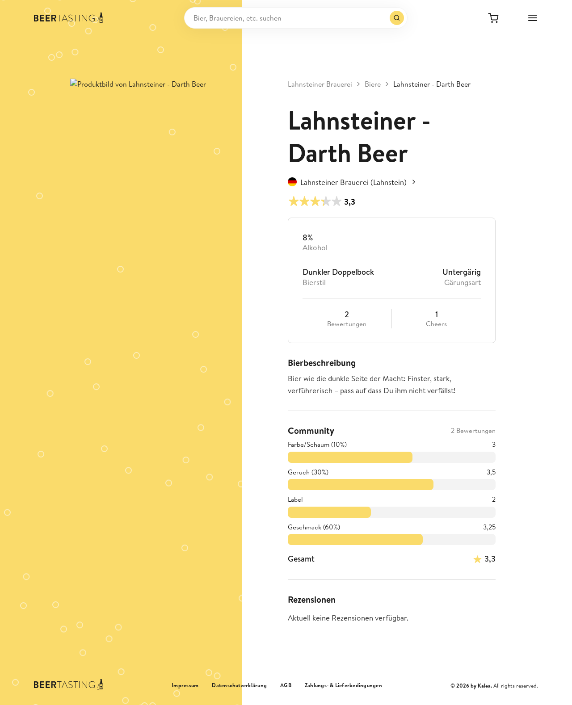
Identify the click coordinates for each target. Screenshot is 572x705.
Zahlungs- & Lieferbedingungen (343, 685)
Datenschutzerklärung (239, 685)
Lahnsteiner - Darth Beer (432, 84)
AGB (285, 685)
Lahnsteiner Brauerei (320, 84)
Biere (373, 84)
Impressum (185, 685)
